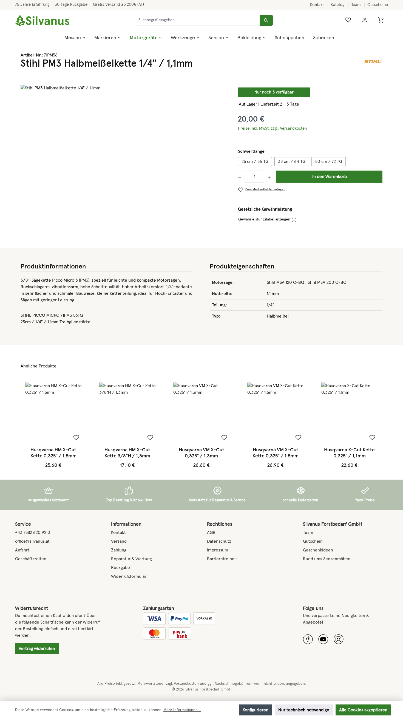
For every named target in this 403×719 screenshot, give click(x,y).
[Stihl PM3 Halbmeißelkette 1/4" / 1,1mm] (124, 144)
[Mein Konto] (364, 20)
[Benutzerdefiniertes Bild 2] (323, 639)
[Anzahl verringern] (241, 177)
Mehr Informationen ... (182, 710)
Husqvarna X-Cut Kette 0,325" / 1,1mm (349, 453)
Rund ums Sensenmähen (326, 559)
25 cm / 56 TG (255, 161)
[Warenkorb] (381, 20)
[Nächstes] (377, 425)
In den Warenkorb (329, 176)
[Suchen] (266, 20)
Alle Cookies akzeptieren (363, 710)
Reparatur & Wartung (131, 559)
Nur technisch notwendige (303, 710)
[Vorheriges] (25, 425)
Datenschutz (219, 541)
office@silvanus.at (32, 541)
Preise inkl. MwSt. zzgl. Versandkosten (272, 128)
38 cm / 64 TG (291, 161)
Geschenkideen (318, 550)
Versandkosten (186, 684)
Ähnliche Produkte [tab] (38, 366)
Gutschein (313, 541)
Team (356, 5)
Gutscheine (377, 5)
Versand (119, 541)
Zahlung (118, 550)
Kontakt (317, 5)
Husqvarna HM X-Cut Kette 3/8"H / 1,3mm (127, 453)
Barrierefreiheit (222, 559)
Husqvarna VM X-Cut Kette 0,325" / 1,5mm (275, 453)
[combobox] (198, 20)
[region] (123, 144)
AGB (211, 532)
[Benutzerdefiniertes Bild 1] (308, 639)
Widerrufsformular (128, 576)
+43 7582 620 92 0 (32, 532)
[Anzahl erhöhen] (269, 177)
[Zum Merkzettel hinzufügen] (76, 437)
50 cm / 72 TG (328, 161)
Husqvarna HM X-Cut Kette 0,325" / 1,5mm (53, 453)
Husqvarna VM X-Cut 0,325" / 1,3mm (201, 453)
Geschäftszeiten (30, 559)
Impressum (217, 550)
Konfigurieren (255, 710)
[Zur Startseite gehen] (42, 21)
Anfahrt (22, 550)
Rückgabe (120, 567)
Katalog (338, 5)
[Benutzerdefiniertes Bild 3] (339, 639)
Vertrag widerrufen (37, 648)
